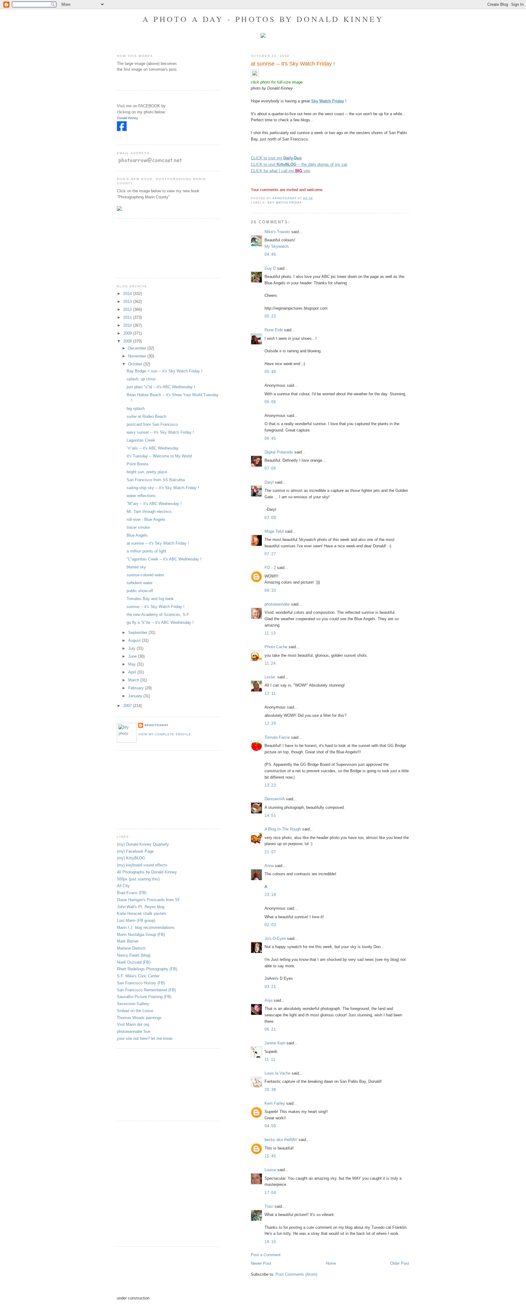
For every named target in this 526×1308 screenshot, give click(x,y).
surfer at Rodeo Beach (146, 416)
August (135, 640)
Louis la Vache (277, 1073)
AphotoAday (156, 725)
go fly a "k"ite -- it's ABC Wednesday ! (160, 622)
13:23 (270, 785)
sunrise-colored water (145, 575)
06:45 (270, 438)
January (135, 696)
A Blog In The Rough (283, 829)
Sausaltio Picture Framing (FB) (144, 996)
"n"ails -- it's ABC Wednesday (153, 448)
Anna (269, 865)
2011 (128, 317)
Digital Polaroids (279, 452)
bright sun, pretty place (147, 472)
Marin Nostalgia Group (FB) (141, 934)
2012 (128, 309)
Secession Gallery (133, 1003)
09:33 (270, 590)
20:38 (270, 1089)
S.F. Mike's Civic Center (138, 976)
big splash (136, 408)
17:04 (270, 1192)
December (137, 348)
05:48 (270, 371)
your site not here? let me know (144, 1038)
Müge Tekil (274, 531)
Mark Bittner (128, 941)
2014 (128, 293)
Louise (270, 1170)
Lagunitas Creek (141, 440)
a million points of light (146, 551)
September (138, 632)
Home (331, 1263)
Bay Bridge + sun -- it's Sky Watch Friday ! (164, 371)
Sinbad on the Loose (135, 1010)
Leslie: (270, 677)
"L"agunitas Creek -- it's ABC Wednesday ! (164, 559)
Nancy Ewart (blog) (133, 955)
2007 (128, 705)
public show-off (140, 590)
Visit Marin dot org (133, 1024)
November (137, 356)
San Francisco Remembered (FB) (146, 990)
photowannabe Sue (133, 1031)
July (132, 648)
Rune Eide (274, 330)
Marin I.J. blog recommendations (146, 927)
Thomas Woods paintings (139, 1017)
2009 (128, 333)
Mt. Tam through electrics (149, 511)
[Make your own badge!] (117, 135)
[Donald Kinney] (122, 129)
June (133, 656)
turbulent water (140, 583)
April (132, 672)
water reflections (141, 495)
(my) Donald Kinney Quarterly (143, 844)
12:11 (270, 693)
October (135, 364)
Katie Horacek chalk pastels (142, 913)
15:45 (270, 1156)
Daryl (269, 482)
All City (123, 885)
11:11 (270, 1059)
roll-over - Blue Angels (146, 519)
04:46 (270, 254)
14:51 (270, 815)
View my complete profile (164, 734)
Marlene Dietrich (131, 948)
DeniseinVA (275, 799)
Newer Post (261, 1263)
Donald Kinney (127, 118)
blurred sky (136, 567)
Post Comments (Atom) (296, 1274)
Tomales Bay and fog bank (150, 598)
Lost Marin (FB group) (136, 920)
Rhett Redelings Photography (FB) (147, 969)
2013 (128, 301)
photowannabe (277, 604)
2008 (128, 341)
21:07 (270, 852)
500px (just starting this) (138, 879)
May (132, 664)
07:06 (270, 468)
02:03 (270, 924)
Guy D (270, 268)
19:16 (270, 1241)
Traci (269, 1206)
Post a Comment (266, 1255)
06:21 (270, 1029)
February (136, 688)
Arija (268, 1000)
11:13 (270, 633)
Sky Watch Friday (284, 202)
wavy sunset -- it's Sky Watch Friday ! (160, 432)
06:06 (270, 402)
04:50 (270, 1126)
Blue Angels (137, 535)
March (134, 680)
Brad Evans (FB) (131, 892)
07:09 (270, 517)
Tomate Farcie (277, 737)
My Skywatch (277, 246)
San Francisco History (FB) (141, 983)
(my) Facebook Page (135, 851)
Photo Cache (276, 647)
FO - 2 (270, 567)
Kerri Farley (275, 1103)
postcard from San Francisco (152, 424)
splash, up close (141, 379)
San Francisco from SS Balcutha (156, 480)
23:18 (270, 894)
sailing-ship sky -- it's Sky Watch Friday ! (163, 487)
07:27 (270, 554)
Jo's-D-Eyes (275, 938)
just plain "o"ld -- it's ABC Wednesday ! (161, 387)
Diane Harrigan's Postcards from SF (148, 899)
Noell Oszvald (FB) (133, 962)
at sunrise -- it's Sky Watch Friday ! (158, 543)
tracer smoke (138, 527)
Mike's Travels (278, 231)
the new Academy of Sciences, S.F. (158, 614)
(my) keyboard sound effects (142, 865)
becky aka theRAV (281, 1139)
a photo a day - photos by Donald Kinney (263, 19)
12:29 (270, 723)
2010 (128, 325)
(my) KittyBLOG (131, 858)
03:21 (270, 986)
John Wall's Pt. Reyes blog (140, 907)
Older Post (399, 1263)
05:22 (270, 316)
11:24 (270, 663)
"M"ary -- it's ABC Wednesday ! (154, 503)
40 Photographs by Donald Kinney (147, 872)
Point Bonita (137, 464)
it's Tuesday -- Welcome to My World (159, 456)
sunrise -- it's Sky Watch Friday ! (155, 606)
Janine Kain (275, 1043)
